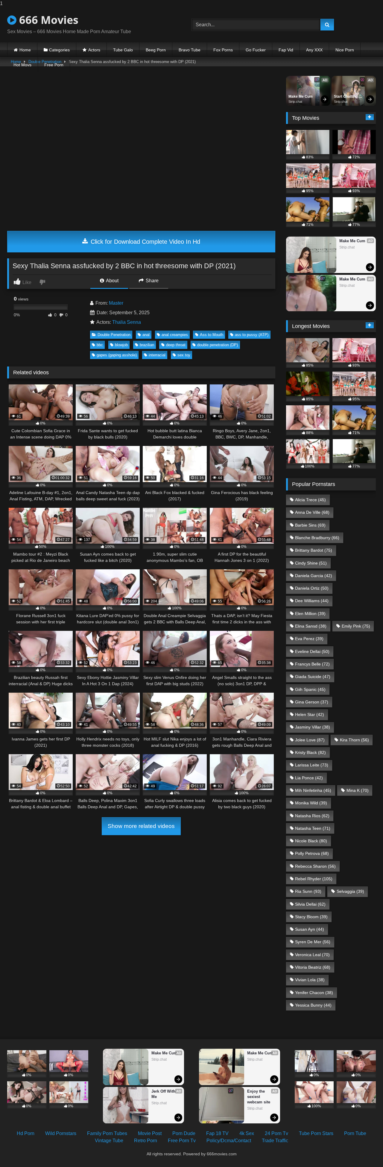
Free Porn (53, 64)
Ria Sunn (308, 891)
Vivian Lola (310, 979)
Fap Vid (286, 49)
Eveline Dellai (312, 651)
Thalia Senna (126, 322)
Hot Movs (22, 64)
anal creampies (175, 334)
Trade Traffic (275, 1140)
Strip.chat (295, 101)
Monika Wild (311, 803)
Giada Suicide (312, 676)
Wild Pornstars (60, 1133)
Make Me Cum (300, 96)
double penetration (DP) (217, 345)
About (111, 280)
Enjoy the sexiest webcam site (258, 1096)
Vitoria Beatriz (312, 967)
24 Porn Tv (276, 1133)
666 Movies (47, 20)
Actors (94, 49)
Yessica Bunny (313, 1005)
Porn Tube (355, 1133)
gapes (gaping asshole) (117, 355)
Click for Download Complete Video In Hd (144, 241)
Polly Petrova (312, 853)
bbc (100, 345)
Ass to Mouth (211, 334)
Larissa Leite (311, 765)
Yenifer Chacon (314, 992)
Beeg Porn (156, 49)
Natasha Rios (312, 815)
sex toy (183, 355)
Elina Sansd (310, 626)
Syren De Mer (312, 941)
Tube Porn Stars (316, 1133)
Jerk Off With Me (164, 1094)
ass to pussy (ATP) (251, 334)
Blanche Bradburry (317, 537)
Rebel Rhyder (313, 878)
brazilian (147, 345)
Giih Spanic (310, 689)
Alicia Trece (310, 499)
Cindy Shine (311, 563)
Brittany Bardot (313, 550)
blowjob (121, 345)
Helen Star (309, 714)
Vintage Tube (109, 1140)
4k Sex (246, 1133)
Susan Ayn (309, 929)
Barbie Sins (310, 525)
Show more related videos (141, 826)
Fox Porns (223, 49)
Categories (59, 49)
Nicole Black (311, 840)
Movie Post (150, 1133)
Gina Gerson (311, 702)
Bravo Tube (189, 49)
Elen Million (310, 613)
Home (25, 49)
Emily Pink (356, 626)
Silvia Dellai (310, 904)
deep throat (176, 345)
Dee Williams (312, 600)
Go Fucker (256, 49)
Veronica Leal (312, 954)
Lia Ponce (309, 777)
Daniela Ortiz (312, 588)
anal (146, 334)
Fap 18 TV (217, 1133)
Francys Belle (312, 664)
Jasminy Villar (312, 727)
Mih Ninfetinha (313, 790)
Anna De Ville (312, 512)
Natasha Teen (312, 828)
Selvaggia (350, 891)
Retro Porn (145, 1140)
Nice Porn (344, 49)
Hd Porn (25, 1133)
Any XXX (314, 49)
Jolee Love (310, 739)
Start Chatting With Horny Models (346, 96)
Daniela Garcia (313, 575)
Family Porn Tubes (107, 1133)
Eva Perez (309, 638)
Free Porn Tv (182, 1140)
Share (152, 280)
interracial (157, 355)
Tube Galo (123, 49)
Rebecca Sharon (315, 866)
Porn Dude (183, 1133)
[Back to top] (364, 1150)
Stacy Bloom (311, 916)
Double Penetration (114, 334)
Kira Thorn (354, 739)
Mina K (357, 790)
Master (116, 303)
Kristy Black (310, 752)
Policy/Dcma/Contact (228, 1140)
